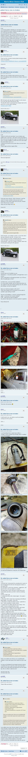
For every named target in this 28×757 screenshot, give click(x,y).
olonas (6, 647)
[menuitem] (4, 5)
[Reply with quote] (24, 21)
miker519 (2, 20)
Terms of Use (24, 13)
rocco (6, 698)
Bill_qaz (5, 50)
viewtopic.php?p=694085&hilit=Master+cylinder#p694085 (13, 61)
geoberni (6, 178)
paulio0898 (3, 263)
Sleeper (2, 312)
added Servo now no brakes (10, 10)
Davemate (3, 67)
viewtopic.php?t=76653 (6, 105)
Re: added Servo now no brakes (9, 54)
